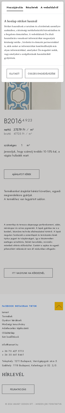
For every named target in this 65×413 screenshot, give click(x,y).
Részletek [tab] (32, 7)
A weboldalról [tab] (49, 7)
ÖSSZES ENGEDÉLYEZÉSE (41, 73)
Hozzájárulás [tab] (15, 7)
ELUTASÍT (15, 73)
